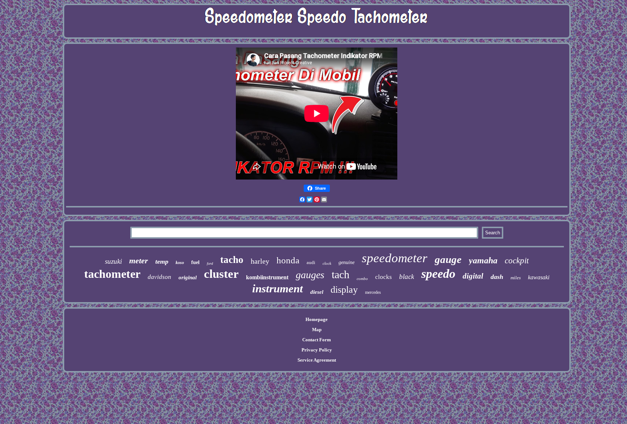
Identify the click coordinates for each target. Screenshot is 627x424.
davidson (159, 276)
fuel (195, 262)
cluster (221, 273)
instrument (277, 288)
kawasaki (538, 277)
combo (362, 278)
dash (497, 276)
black (406, 276)
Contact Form (316, 339)
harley (260, 261)
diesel (316, 292)
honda (287, 260)
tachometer (112, 273)
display (344, 289)
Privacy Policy (317, 350)
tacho (231, 259)
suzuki (113, 261)
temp (161, 261)
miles (516, 277)
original (188, 277)
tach (340, 274)
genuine (347, 262)
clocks (383, 276)
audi (311, 262)
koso (180, 262)
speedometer (394, 258)
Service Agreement (317, 360)
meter (138, 260)
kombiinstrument (267, 277)
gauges (310, 274)
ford (210, 263)
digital (473, 276)
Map (316, 329)
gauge (448, 259)
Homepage (317, 319)
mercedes (373, 292)
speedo (438, 273)
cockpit (517, 260)
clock (327, 263)
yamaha (483, 260)
